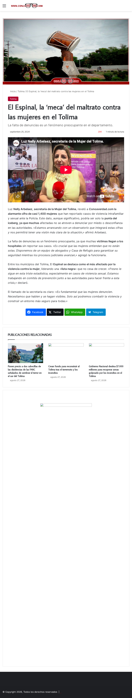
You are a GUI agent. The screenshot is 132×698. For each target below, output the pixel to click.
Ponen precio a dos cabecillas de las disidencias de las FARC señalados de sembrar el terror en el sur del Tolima (25, 371)
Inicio (13, 91)
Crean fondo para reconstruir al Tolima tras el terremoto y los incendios (64, 369)
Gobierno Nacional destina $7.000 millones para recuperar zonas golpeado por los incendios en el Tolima (106, 371)
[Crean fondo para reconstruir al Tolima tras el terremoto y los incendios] (66, 353)
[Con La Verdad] (26, 5)
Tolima (21, 91)
